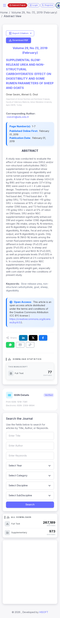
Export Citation (20, 33)
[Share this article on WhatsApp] (10, 345)
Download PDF (20, 40)
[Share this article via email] (20, 345)
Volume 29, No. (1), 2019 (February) (34, 12)
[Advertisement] (30, 572)
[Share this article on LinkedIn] (23, 338)
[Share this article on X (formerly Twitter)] (33, 338)
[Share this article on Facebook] (43, 338)
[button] (4, 5)
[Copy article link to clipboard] (30, 345)
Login (35, 5)
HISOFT (43, 612)
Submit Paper (19, 5)
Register (49, 5)
